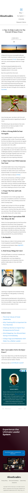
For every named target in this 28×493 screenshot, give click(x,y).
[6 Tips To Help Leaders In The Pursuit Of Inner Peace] (14, 49)
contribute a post (17, 363)
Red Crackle (19, 394)
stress (18, 174)
